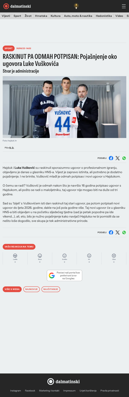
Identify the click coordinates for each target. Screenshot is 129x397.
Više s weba (12, 289)
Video (119, 15)
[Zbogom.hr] (76, 6)
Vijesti (6, 15)
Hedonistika (104, 15)
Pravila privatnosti (109, 390)
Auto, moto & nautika (78, 15)
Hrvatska (41, 15)
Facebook (30, 390)
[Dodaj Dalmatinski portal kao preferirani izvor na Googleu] (64, 275)
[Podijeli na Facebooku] (111, 158)
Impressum (69, 390)
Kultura (55, 15)
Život (28, 15)
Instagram (15, 390)
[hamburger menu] (124, 6)
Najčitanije (51, 289)
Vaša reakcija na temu (19, 246)
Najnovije (31, 289)
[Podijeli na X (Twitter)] (118, 158)
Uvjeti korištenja (88, 390)
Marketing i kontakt (49, 390)
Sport (17, 15)
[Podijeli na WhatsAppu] (124, 158)
